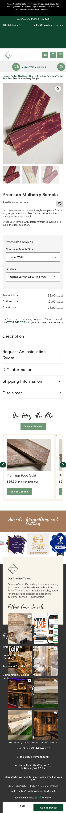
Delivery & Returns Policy (43, 648)
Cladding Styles (42, 666)
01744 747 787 (12, 25)
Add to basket (48, 807)
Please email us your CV (46, 778)
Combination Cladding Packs (16, 676)
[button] (60, 55)
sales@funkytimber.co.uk (48, 25)
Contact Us (39, 658)
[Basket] (45, 55)
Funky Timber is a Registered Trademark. (33, 791)
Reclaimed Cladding (14, 666)
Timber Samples (37, 76)
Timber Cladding (19, 76)
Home (5, 76)
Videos (37, 674)
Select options (19, 491)
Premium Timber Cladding (12, 656)
